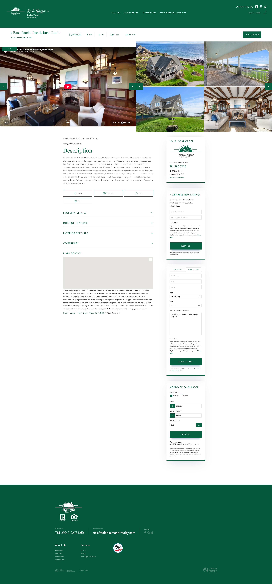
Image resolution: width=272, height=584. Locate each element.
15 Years (185, 396)
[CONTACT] (252, 34)
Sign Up (251, 13)
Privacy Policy (197, 368)
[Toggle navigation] (265, 13)
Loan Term (174, 392)
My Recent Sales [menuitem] (149, 13)
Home (65, 313)
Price (172, 402)
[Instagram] (148, 532)
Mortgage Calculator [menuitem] (88, 556)
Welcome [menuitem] (58, 553)
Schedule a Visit (193, 269)
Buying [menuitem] (83, 550)
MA (79, 313)
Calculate (186, 434)
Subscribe (185, 246)
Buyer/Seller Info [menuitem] (131, 13)
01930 (102, 313)
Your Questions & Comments (179, 310)
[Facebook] (145, 532)
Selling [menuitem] (83, 553)
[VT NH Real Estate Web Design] (210, 570)
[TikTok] (152, 532)
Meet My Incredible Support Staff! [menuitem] (172, 13)
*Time (172, 301)
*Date (172, 293)
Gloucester (93, 313)
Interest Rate (175, 421)
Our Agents (181, 177)
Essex (85, 313)
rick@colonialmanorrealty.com (114, 532)
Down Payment (175, 411)
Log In (258, 13)
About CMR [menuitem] (59, 556)
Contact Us (173, 177)
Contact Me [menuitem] (59, 559)
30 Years (175, 396)
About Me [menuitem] (115, 13)
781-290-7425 (178, 166)
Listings (73, 313)
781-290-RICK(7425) (245, 7)
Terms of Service (175, 370)
